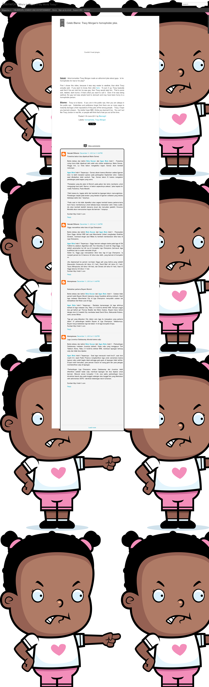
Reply (69, 214)
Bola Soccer (91, 161)
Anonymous (71, 279)
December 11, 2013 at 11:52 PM (88, 333)
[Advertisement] (137, 57)
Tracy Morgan (100, 119)
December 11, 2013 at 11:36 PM (91, 221)
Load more (92, 425)
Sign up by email (65, 10)
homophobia (89, 119)
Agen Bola (104, 161)
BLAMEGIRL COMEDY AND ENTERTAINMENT (32, 10)
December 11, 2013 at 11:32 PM (91, 153)
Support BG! (77, 10)
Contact (87, 10)
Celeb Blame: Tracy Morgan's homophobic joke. (92, 23)
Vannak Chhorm (73, 153)
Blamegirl (102, 116)
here (98, 88)
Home (54, 10)
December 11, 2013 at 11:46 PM (88, 279)
